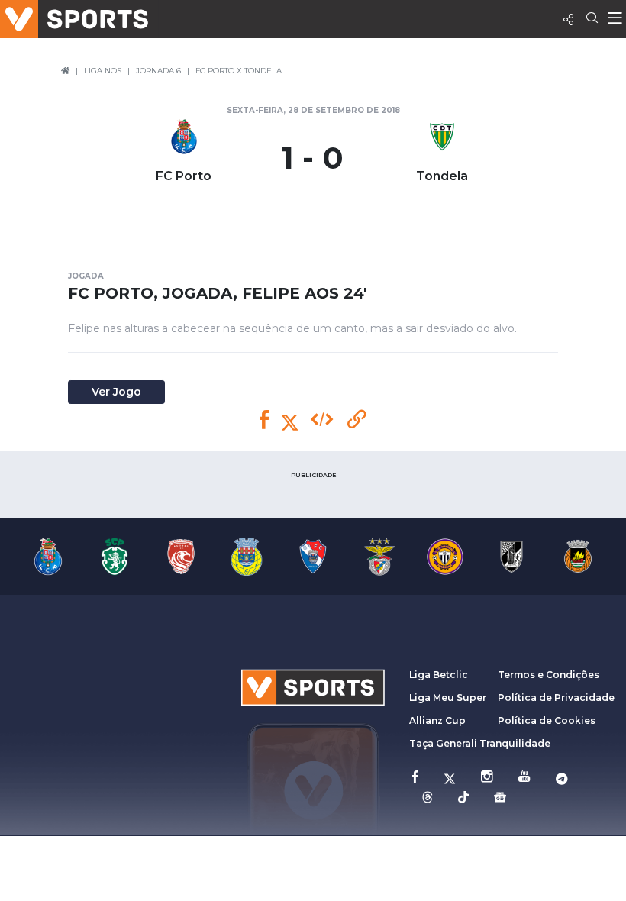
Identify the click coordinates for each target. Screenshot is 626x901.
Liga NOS (102, 71)
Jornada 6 (158, 71)
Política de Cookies (546, 720)
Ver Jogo (116, 392)
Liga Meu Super (447, 697)
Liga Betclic (438, 674)
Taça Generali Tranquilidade (479, 743)
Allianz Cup (437, 720)
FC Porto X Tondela (238, 71)
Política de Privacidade (556, 697)
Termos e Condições (548, 674)
